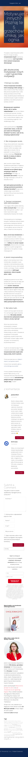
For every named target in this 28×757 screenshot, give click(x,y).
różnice (14, 730)
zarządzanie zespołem (14, 737)
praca (6, 729)
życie (10, 739)
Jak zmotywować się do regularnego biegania (12, 690)
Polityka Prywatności (17, 751)
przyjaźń (9, 729)
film (19, 722)
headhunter (8, 723)
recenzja (19, 729)
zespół (6, 739)
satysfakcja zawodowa (19, 730)
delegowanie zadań (11, 722)
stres (5, 732)
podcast (12, 727)
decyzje (19, 720)
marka (5, 726)
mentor (14, 726)
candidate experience (11, 720)
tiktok (12, 732)
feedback (16, 722)
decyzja (16, 720)
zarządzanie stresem (9, 735)
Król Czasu (14, 441)
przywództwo (13, 729)
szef (9, 731)
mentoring (18, 726)
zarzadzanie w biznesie (8, 734)
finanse (21, 722)
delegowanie (6, 722)
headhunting (13, 723)
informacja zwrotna (19, 723)
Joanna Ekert (15, 394)
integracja (5, 724)
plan (8, 727)
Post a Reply (19, 437)
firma (5, 723)
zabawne (19, 732)
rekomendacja (6, 730)
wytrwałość (15, 732)
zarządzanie (17, 734)
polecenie (16, 727)
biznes (5, 721)
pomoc (20, 727)
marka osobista (10, 726)
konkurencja (10, 724)
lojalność (19, 724)
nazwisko (5, 727)
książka (14, 724)
